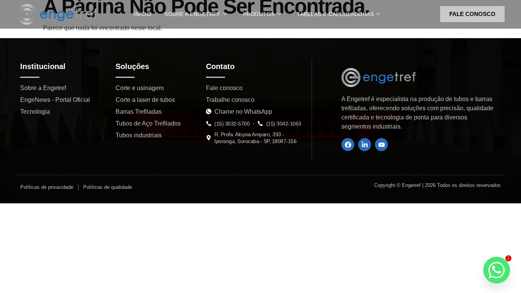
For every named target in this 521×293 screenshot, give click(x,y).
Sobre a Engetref (192, 14)
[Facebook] (347, 144)
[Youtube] (381, 144)
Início (142, 14)
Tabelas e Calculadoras (335, 14)
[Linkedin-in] (364, 144)
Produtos (259, 14)
